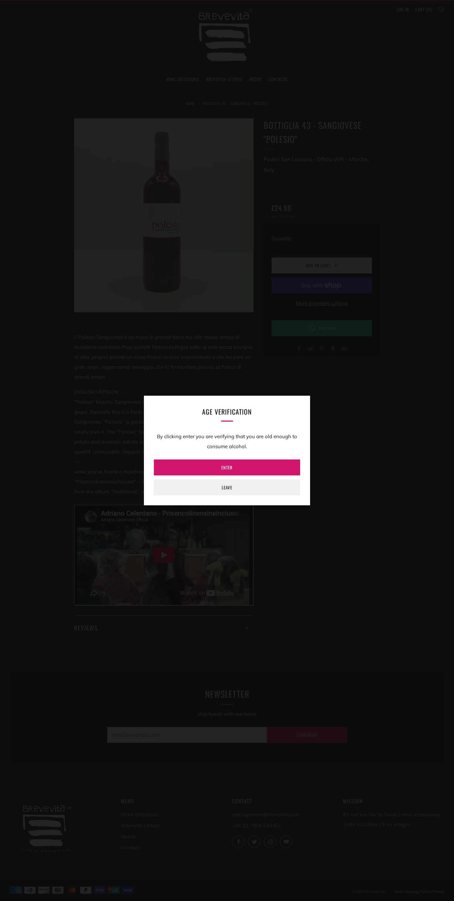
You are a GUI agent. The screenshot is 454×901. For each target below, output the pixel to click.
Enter (227, 467)
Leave (227, 487)
